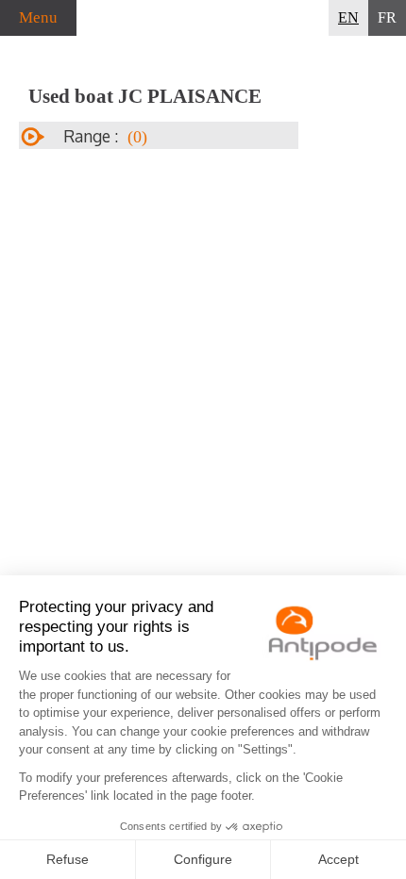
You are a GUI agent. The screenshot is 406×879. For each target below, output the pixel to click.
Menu (38, 17)
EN (348, 17)
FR (387, 17)
